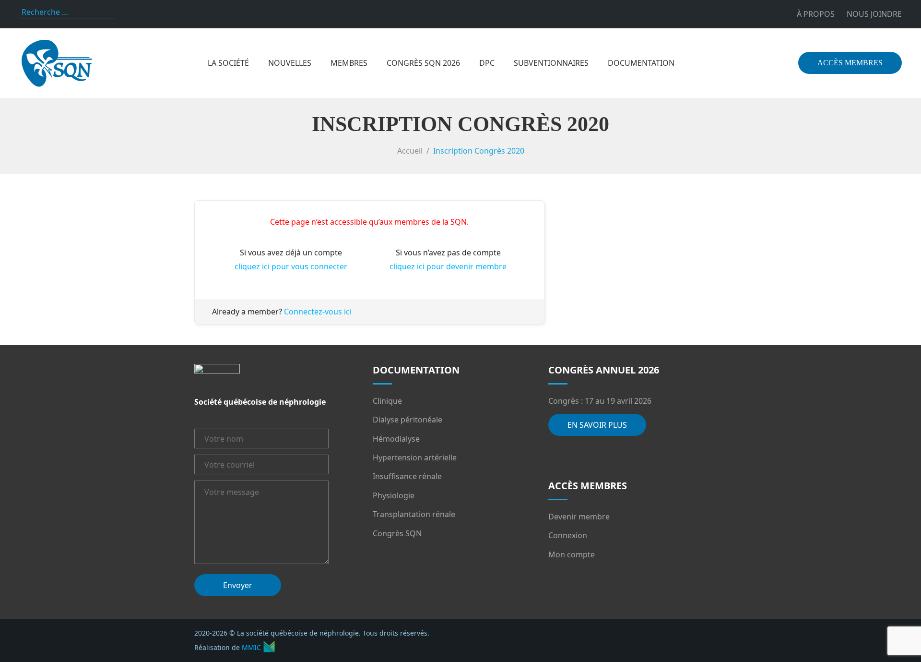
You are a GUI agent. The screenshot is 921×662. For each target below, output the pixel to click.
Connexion (567, 535)
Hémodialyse (396, 438)
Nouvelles (289, 63)
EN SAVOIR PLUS (597, 425)
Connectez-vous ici (318, 311)
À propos (816, 14)
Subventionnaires (551, 63)
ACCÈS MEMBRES (850, 63)
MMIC (251, 647)
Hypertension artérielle (415, 457)
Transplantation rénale (414, 514)
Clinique (387, 401)
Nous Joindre (874, 14)
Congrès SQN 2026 (423, 63)
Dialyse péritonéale (407, 419)
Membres (349, 63)
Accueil (410, 150)
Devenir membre (579, 516)
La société (228, 63)
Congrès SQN (397, 533)
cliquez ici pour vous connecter (291, 266)
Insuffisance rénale (407, 476)
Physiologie (393, 495)
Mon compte (571, 554)
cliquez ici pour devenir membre (448, 266)
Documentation (641, 63)
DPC (487, 63)
